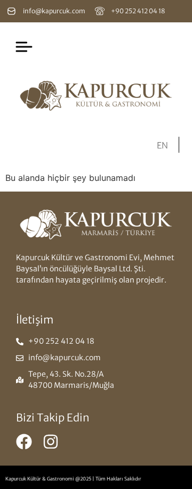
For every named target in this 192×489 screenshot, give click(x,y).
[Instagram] (51, 442)
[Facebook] (24, 442)
